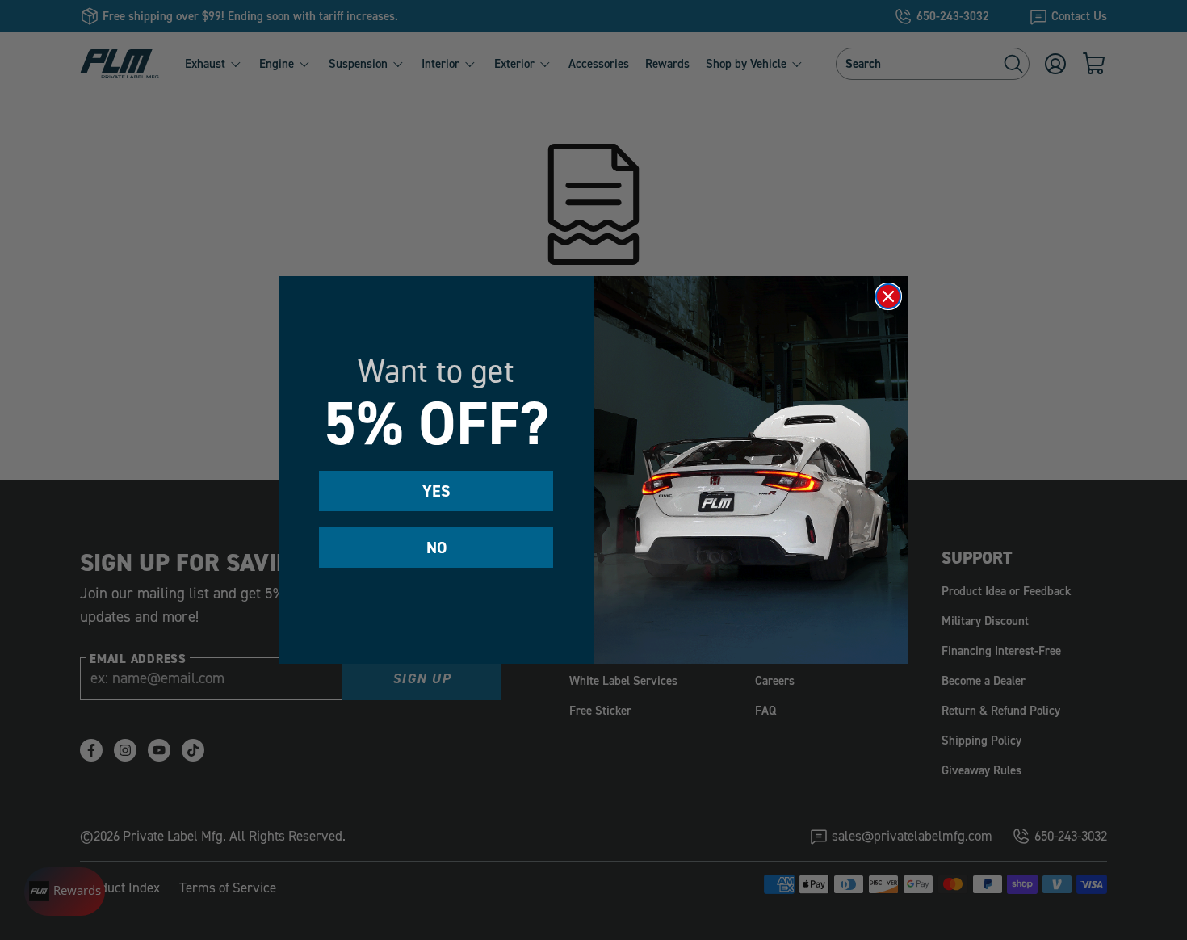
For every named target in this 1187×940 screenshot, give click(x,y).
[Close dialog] (888, 296)
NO (436, 547)
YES (436, 490)
